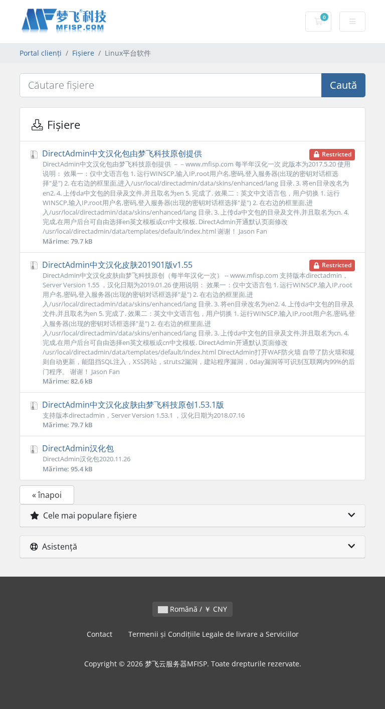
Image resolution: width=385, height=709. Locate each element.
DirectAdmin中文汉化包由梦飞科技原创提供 (195, 197)
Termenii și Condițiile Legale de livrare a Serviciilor (213, 634)
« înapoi (47, 494)
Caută (343, 85)
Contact (99, 634)
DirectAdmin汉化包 (85, 458)
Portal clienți (41, 53)
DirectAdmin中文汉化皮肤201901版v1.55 (197, 322)
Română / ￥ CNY (197, 609)
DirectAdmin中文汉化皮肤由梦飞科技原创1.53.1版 (142, 414)
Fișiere (83, 53)
